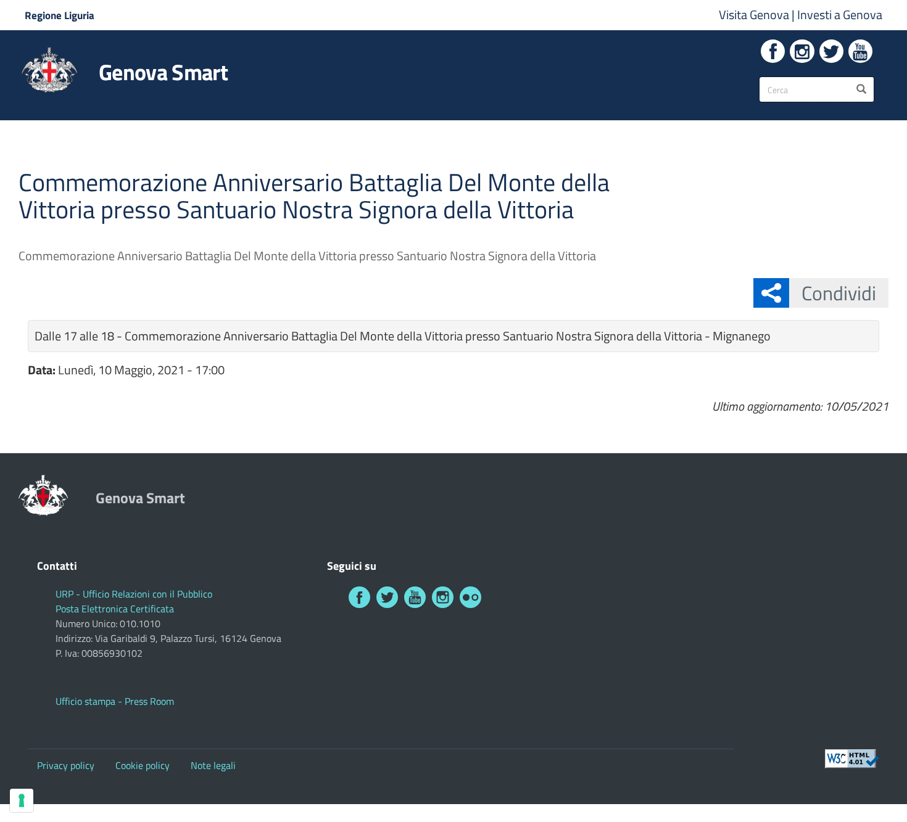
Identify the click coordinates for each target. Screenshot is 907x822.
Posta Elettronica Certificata (115, 608)
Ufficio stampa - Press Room (115, 701)
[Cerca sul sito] (861, 89)
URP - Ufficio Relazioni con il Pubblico (134, 593)
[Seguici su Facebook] (773, 51)
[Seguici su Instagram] (802, 51)
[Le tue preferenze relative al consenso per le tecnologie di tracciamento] (21, 800)
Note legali (213, 765)
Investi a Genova (839, 14)
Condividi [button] (838, 293)
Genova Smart (163, 72)
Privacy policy (65, 765)
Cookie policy (142, 765)
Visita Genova (755, 14)
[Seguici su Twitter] (831, 51)
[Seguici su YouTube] (860, 51)
